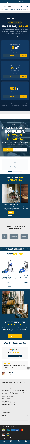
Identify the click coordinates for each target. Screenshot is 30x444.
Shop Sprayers (8, 149)
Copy (24, 55)
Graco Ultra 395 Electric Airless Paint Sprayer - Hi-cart (9, 279)
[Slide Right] (13, 2)
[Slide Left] (3, 2)
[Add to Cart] (3, 272)
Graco (9, 275)
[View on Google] (3, 373)
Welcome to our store (8, 1)
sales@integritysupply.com (8, 396)
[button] (21, 6)
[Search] (21, 6)
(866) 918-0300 (6, 398)
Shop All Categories (19, 149)
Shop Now (11, 212)
